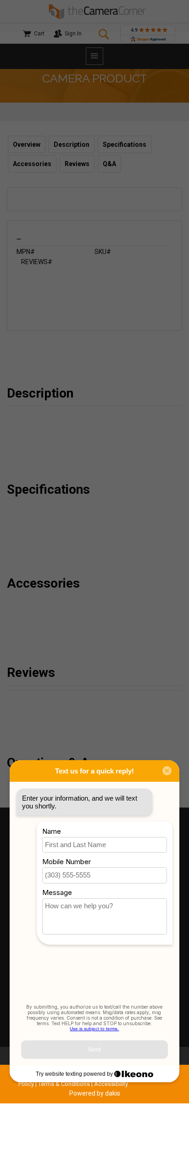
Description (71, 144)
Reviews (77, 163)
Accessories (32, 163)
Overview (26, 144)
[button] (94, 56)
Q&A (109, 163)
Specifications (124, 144)
